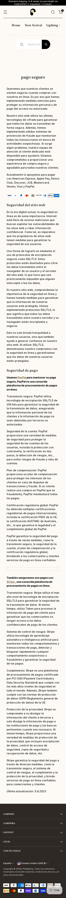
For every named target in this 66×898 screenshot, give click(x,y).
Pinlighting (28, 868)
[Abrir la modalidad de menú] (5, 12)
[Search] (46, 44)
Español (7, 863)
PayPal (21, 377)
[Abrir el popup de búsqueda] (53, 12)
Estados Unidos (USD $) (33, 863)
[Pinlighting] (33, 12)
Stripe (11, 581)
